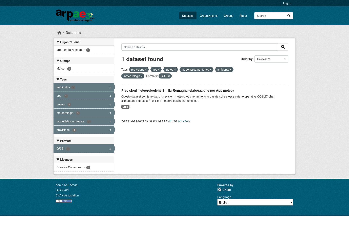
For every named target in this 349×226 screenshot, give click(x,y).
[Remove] (146, 69)
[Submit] (289, 15)
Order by (247, 59)
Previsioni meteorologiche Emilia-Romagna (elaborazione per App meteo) (177, 90)
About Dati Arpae (67, 185)
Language (224, 197)
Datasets (187, 16)
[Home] (59, 32)
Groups (228, 16)
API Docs (183, 120)
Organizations (209, 16)
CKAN (224, 189)
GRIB (125, 106)
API (170, 120)
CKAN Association (67, 195)
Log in (287, 3)
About (243, 16)
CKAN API (62, 190)
